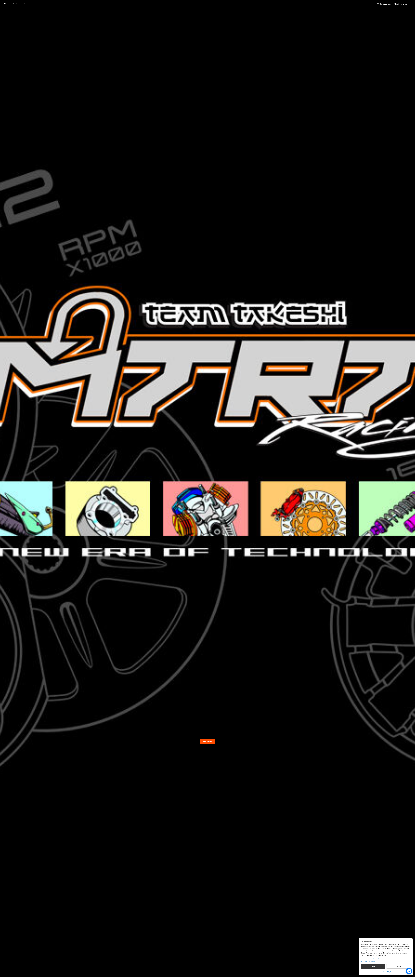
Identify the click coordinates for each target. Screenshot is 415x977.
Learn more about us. (368, 961)
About (14, 4)
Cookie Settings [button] (386, 972)
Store (6, 4)
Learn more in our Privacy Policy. (371, 959)
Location (24, 4)
